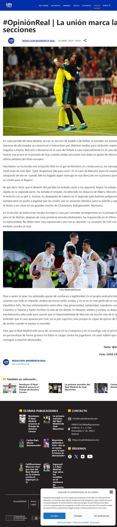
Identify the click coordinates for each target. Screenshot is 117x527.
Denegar (78, 516)
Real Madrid (43, 6)
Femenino (66, 6)
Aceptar (54, 516)
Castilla (76, 6)
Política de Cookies (64, 522)
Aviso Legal (94, 522)
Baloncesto (55, 6)
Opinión (97, 6)
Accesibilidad (19, 501)
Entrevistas (86, 6)
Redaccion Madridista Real (38, 40)
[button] (111, 492)
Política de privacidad (81, 522)
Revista (105, 6)
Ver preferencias (101, 516)
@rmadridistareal (20, 363)
